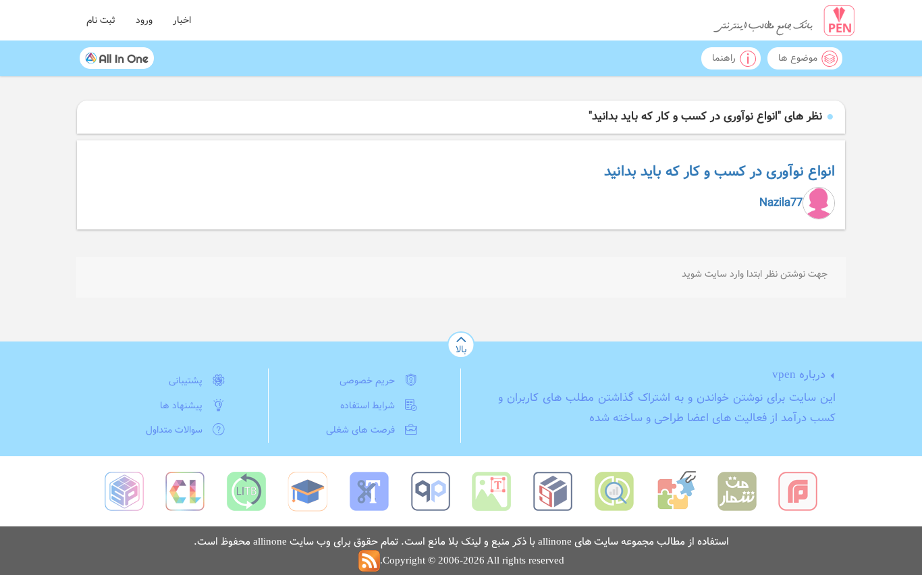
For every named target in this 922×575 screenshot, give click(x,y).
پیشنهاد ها (181, 405)
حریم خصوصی (367, 380)
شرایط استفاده (367, 405)
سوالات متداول (174, 430)
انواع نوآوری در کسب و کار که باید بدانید (719, 172)
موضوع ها (797, 58)
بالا (461, 349)
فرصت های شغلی (360, 430)
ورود (144, 20)
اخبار (182, 20)
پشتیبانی (185, 380)
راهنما (724, 58)
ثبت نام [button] (100, 20)
